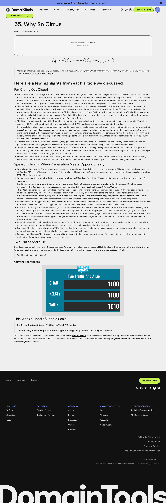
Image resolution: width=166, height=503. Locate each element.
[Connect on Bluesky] (158, 388)
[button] (161, 3)
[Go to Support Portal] (126, 9)
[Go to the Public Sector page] (19, 16)
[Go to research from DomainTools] (130, 9)
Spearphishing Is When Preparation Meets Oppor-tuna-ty (59, 164)
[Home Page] (19, 10)
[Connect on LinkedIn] (150, 388)
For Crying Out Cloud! (31, 89)
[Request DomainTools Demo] (143, 9)
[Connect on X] (145, 388)
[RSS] (136, 388)
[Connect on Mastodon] (154, 388)
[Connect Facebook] (141, 388)
